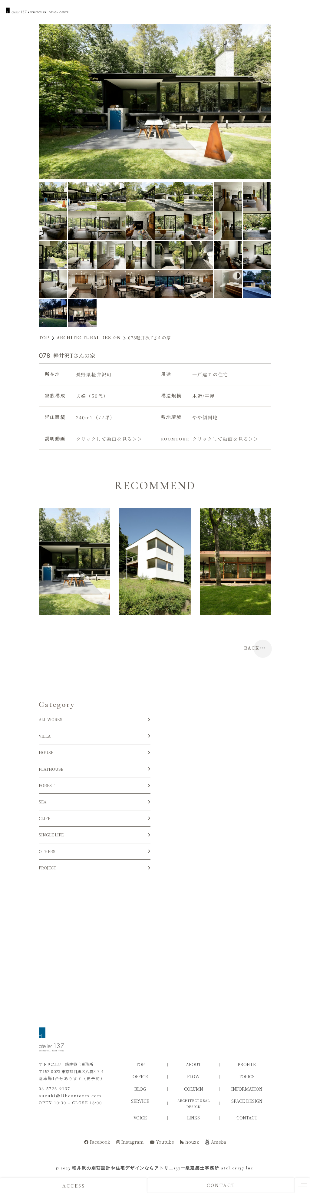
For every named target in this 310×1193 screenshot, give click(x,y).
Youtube (165, 1142)
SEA (42, 802)
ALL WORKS (50, 719)
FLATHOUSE (51, 769)
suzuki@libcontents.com (70, 1096)
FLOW (193, 1076)
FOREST (46, 785)
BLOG (140, 1089)
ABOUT (193, 1064)
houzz (192, 1142)
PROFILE (247, 1064)
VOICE (140, 1118)
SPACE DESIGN (246, 1101)
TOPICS (247, 1076)
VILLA (45, 736)
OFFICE (140, 1076)
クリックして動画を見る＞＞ (109, 439)
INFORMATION (246, 1089)
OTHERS (47, 851)
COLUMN (193, 1089)
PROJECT (47, 868)
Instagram (132, 1142)
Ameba (218, 1142)
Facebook (100, 1142)
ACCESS (73, 1185)
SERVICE (140, 1101)
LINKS (193, 1118)
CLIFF (44, 818)
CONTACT (221, 1185)
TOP (140, 1064)
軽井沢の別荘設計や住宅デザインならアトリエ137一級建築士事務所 (145, 1168)
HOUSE (48, 752)
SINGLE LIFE (51, 835)
